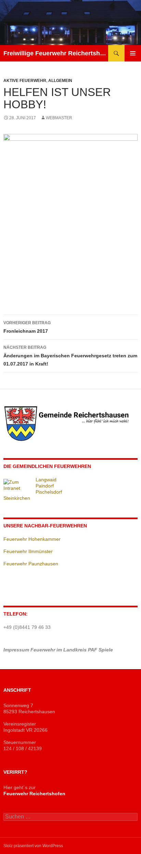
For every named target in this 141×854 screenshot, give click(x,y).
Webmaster (59, 117)
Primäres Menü (133, 53)
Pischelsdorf (49, 492)
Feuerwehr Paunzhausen (30, 563)
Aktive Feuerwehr (24, 80)
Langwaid (46, 479)
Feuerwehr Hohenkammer (32, 539)
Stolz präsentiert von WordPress (33, 845)
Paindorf (45, 485)
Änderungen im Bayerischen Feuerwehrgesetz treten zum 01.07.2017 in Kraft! (70, 356)
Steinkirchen (16, 498)
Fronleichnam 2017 (27, 327)
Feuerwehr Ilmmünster (28, 551)
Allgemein (60, 80)
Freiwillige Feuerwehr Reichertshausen (55, 53)
